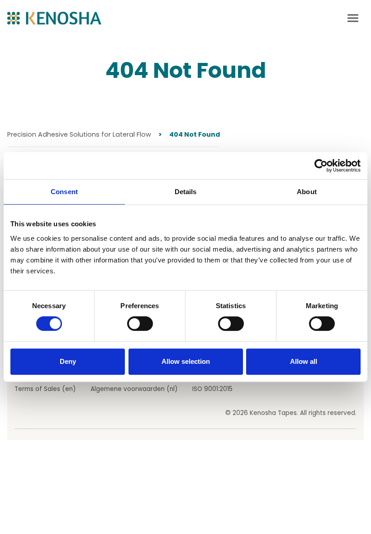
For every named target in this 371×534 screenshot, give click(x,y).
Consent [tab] (64, 191)
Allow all (303, 361)
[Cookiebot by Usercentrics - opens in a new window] (321, 165)
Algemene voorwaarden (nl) (134, 389)
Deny (68, 361)
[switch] (140, 323)
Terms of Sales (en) (45, 389)
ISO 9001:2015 (212, 389)
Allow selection (186, 361)
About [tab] (307, 191)
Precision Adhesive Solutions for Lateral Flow (79, 134)
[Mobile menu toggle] (353, 18)
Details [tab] (186, 191)
